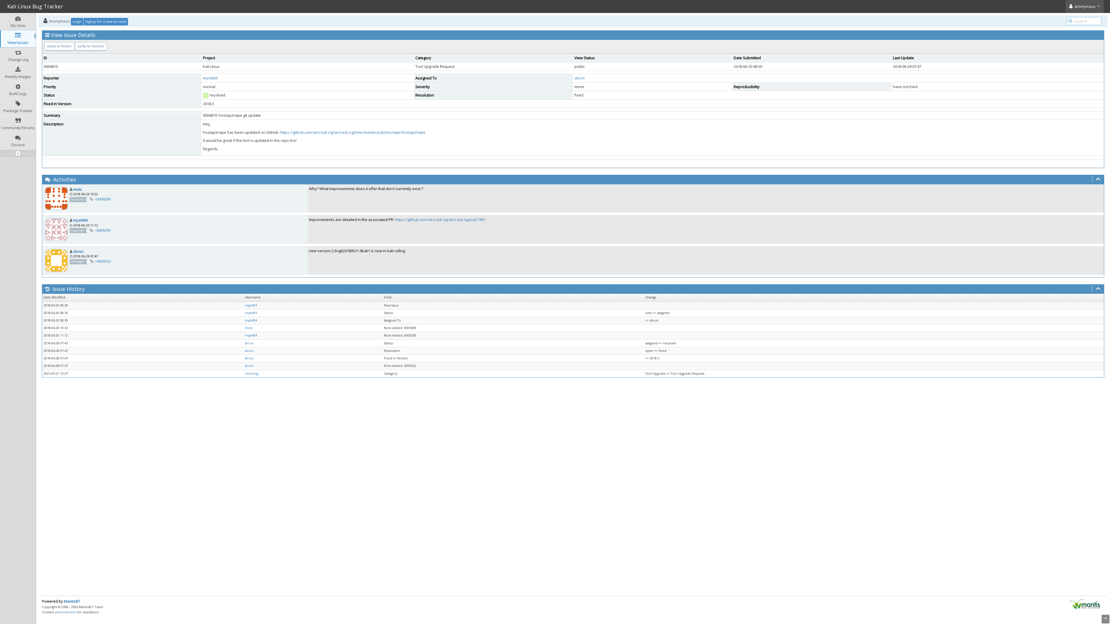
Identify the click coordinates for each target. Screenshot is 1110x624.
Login (77, 21)
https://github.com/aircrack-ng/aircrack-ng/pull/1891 (440, 219)
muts (77, 189)
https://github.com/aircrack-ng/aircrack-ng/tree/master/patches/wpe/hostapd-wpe (353, 132)
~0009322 (102, 261)
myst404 (210, 78)
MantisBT (72, 601)
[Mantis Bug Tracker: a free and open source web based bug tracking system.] (1085, 603)
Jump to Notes (59, 46)
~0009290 (102, 230)
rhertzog (251, 374)
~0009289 (102, 199)
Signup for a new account (105, 21)
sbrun (579, 78)
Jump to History (91, 46)
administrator (65, 612)
